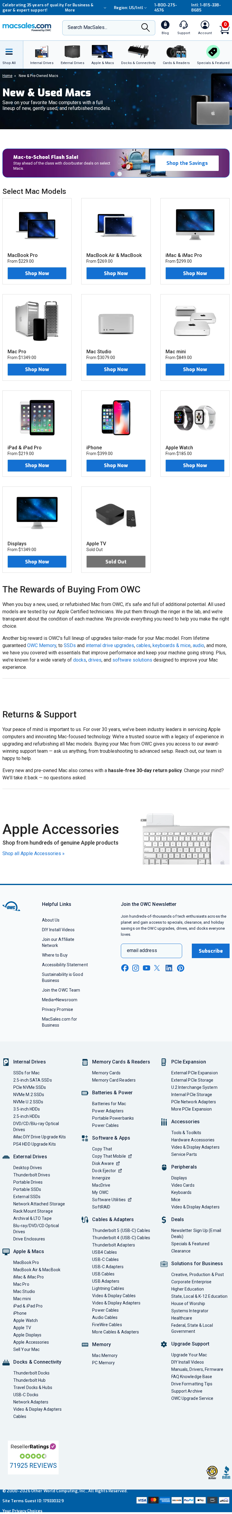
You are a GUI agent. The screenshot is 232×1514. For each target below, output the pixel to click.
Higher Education (187, 1289)
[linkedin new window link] (169, 968)
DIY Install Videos (58, 929)
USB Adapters (105, 1281)
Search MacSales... (87, 27)
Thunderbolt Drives (31, 1174)
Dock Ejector (104, 1170)
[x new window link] (158, 968)
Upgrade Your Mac (189, 1354)
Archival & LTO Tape (32, 1218)
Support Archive (186, 1391)
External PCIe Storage (192, 1080)
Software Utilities (109, 1199)
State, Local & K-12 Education (199, 1296)
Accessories (185, 1121)
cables (143, 645)
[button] (112, 174)
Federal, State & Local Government (192, 1328)
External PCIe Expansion (194, 1072)
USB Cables (103, 1274)
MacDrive (101, 1185)
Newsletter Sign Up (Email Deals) (196, 1233)
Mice (175, 1199)
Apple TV (22, 1327)
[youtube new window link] (146, 967)
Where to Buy (55, 955)
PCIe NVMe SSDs (29, 1087)
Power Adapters (108, 1110)
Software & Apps (111, 1138)
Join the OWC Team (61, 990)
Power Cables (105, 1125)
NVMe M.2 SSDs (28, 1094)
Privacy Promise (57, 1009)
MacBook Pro (26, 1262)
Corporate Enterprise (191, 1281)
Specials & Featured (190, 1243)
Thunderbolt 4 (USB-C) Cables (121, 1237)
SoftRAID (101, 1206)
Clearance (181, 1251)
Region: (128, 7)
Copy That (102, 1149)
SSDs (70, 645)
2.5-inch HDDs (26, 1116)
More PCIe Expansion (191, 1109)
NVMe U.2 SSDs (28, 1101)
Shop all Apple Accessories (33, 853)
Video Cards (183, 1185)
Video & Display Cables (114, 1295)
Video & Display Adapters (37, 1409)
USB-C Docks (25, 1394)
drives (95, 660)
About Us (51, 920)
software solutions (132, 660)
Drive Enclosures (29, 1239)
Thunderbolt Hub (29, 1380)
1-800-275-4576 (165, 7)
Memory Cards (106, 1072)
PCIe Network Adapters (193, 1101)
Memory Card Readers (114, 1080)
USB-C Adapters (108, 1266)
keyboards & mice (172, 645)
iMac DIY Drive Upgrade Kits (39, 1136)
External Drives (30, 1157)
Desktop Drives (27, 1167)
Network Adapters (30, 1402)
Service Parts (184, 1154)
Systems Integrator (190, 1310)
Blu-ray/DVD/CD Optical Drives (36, 1228)
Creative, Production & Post (197, 1274)
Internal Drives (29, 1062)
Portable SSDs (27, 1189)
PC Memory (103, 1362)
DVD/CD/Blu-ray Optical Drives (36, 1126)
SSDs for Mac (26, 1072)
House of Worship (188, 1303)
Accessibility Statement (65, 964)
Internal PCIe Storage (191, 1094)
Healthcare (181, 1318)
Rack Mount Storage (33, 1211)
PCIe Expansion (188, 1062)
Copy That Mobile (109, 1156)
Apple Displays (27, 1335)
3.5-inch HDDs (26, 1109)
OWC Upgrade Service (192, 1398)
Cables (20, 1416)
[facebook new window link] (125, 968)
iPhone (20, 1313)
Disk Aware (103, 1163)
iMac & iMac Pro (28, 1277)
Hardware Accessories (193, 1139)
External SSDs (26, 1196)
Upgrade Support (190, 1344)
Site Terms (13, 1500)
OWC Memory (41, 645)
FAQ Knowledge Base (191, 1376)
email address (142, 950)
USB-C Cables (105, 1259)
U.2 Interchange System (194, 1087)
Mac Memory (105, 1355)
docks (79, 660)
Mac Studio (24, 1291)
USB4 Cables (104, 1252)
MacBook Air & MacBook (36, 1269)
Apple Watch (25, 1320)
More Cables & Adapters (115, 1332)
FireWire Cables (107, 1324)
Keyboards (181, 1192)
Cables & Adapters (113, 1219)
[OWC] (26, 27)
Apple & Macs (28, 1251)
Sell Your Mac (26, 1349)
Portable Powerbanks (113, 1118)
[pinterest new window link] (180, 968)
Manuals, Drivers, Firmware (197, 1369)
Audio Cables (105, 1317)
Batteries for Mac (109, 1103)
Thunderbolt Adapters (113, 1245)
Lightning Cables (108, 1288)
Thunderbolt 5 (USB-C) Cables (121, 1230)
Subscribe (211, 951)
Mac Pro (21, 1284)
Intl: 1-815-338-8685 (206, 7)
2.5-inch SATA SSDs (32, 1080)
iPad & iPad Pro (28, 1306)
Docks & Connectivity (37, 1362)
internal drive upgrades (110, 645)
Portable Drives (28, 1182)
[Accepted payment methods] (182, 1501)
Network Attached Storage (39, 1203)
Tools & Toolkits (186, 1132)
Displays (179, 1178)
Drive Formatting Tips (192, 1383)
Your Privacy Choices (22, 1510)
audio (198, 645)
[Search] (146, 28)
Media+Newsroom (59, 999)
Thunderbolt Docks (31, 1373)
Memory (101, 1344)
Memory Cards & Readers (121, 1062)
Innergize (101, 1178)
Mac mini (22, 1298)
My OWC (100, 1192)
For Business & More (79, 7)
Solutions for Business (197, 1263)
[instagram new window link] (135, 968)
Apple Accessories (31, 1342)
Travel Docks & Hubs (32, 1387)
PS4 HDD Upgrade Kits (34, 1144)
